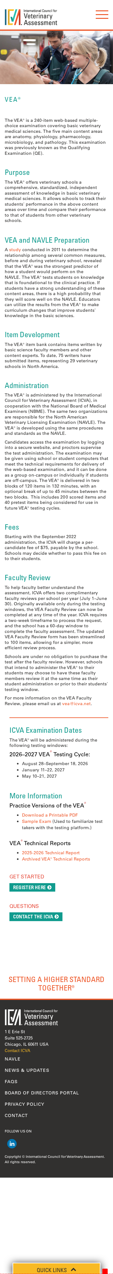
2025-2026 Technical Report (51, 853)
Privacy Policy (24, 1104)
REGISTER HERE (29, 887)
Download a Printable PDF (50, 815)
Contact (16, 1115)
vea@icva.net (76, 703)
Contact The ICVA (33, 916)
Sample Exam (36, 821)
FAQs (11, 1081)
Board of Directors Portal (42, 1093)
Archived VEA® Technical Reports (56, 859)
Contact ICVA (17, 1050)
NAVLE (13, 1059)
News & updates (27, 1070)
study (15, 249)
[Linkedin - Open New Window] (12, 1143)
